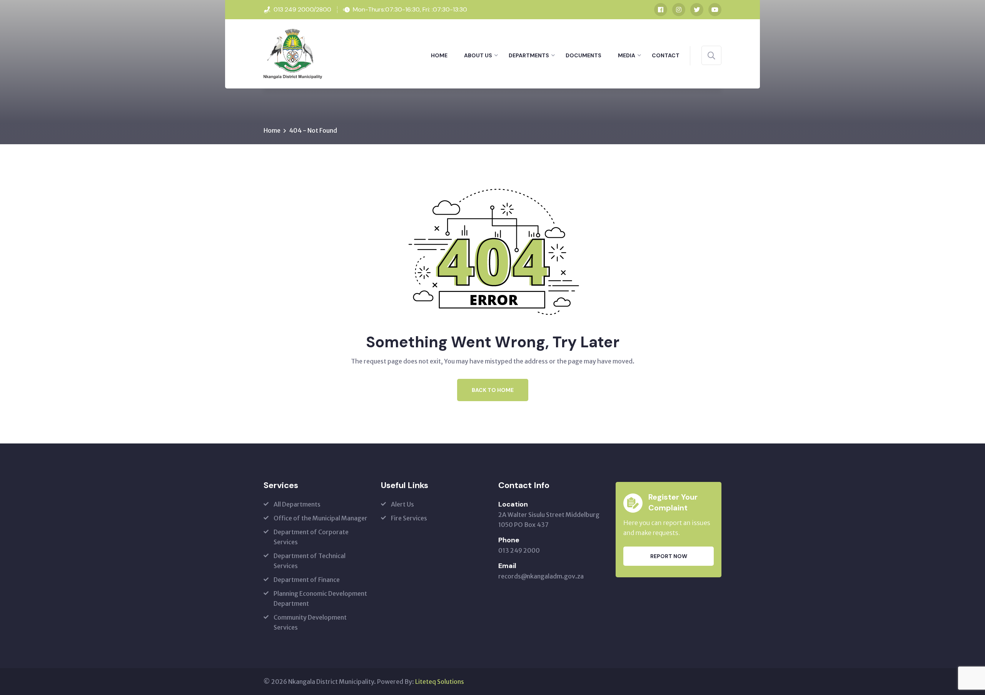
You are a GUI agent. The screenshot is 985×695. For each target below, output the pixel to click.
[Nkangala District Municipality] (293, 53)
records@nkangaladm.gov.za (541, 576)
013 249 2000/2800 (302, 9)
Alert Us (402, 504)
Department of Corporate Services (311, 537)
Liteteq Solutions (439, 681)
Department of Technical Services (310, 561)
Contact (665, 55)
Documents (583, 55)
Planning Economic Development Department (320, 598)
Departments (529, 55)
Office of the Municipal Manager (320, 518)
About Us (478, 55)
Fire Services (409, 518)
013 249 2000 (519, 550)
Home (439, 55)
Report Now (668, 556)
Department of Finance (307, 579)
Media (626, 55)
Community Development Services (310, 622)
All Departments (297, 504)
